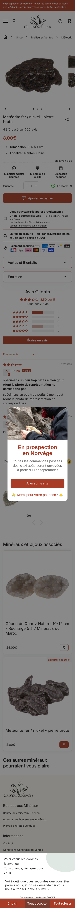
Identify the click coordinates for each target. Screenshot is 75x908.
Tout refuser (62, 903)
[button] (11, 411)
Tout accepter (37, 903)
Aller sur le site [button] (37, 483)
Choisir (13, 903)
